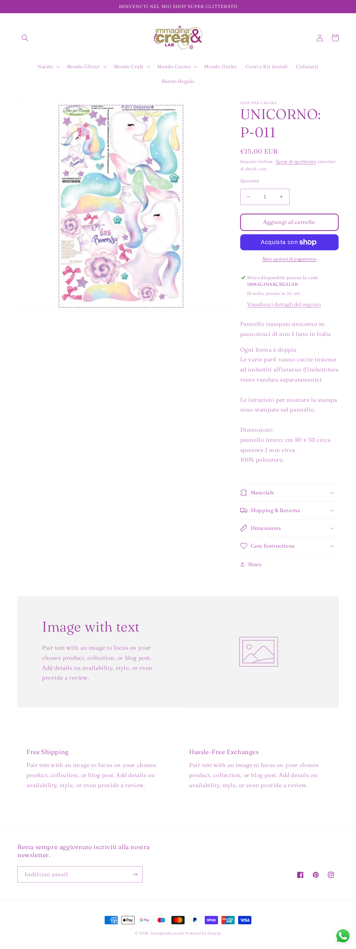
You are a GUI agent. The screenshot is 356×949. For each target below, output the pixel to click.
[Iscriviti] (134, 874)
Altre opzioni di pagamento (289, 258)
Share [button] (255, 564)
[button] (25, 38)
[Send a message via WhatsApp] (343, 936)
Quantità (249, 180)
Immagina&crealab (167, 933)
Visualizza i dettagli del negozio (284, 304)
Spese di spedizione (296, 161)
